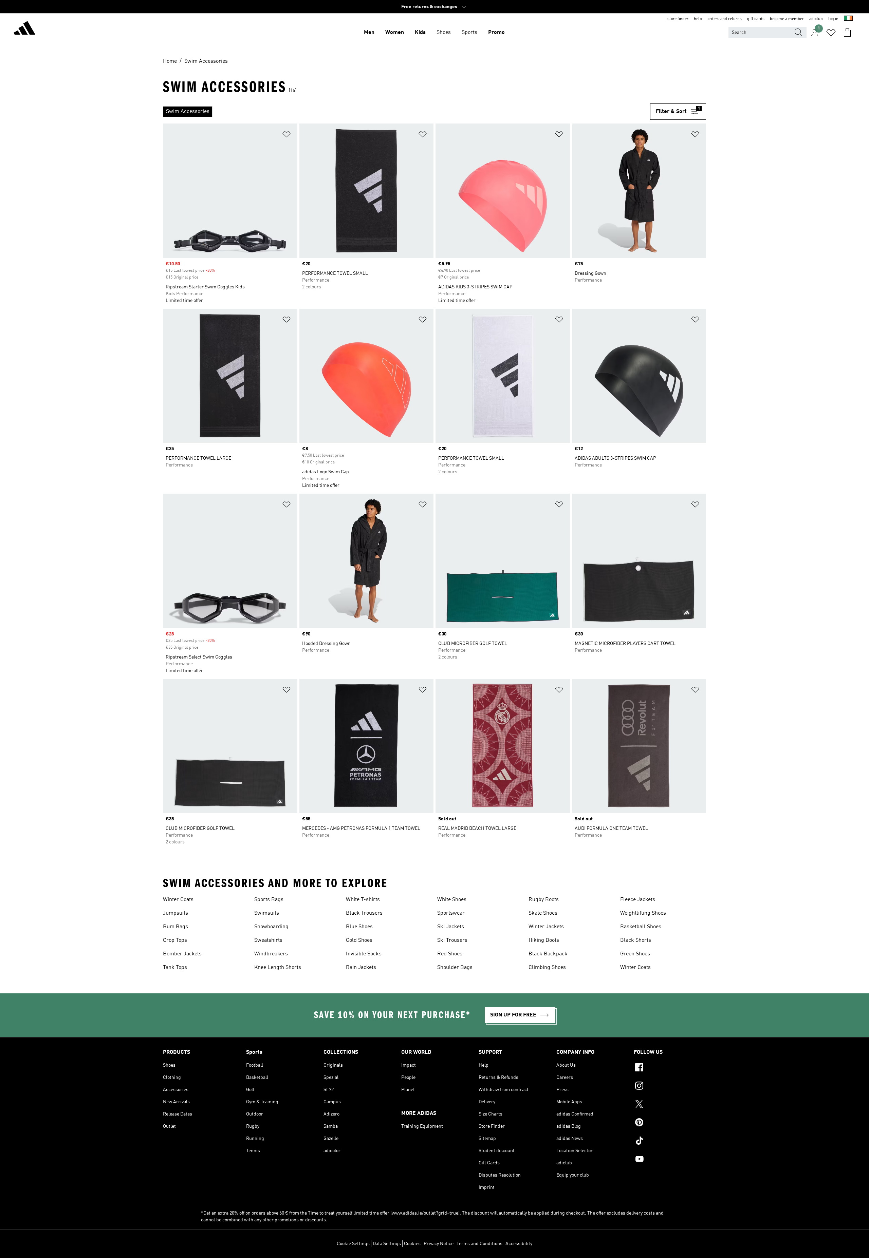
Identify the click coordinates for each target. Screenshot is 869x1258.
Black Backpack (548, 954)
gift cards (755, 19)
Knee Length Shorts (277, 967)
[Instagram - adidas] (670, 1087)
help (698, 19)
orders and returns (724, 19)
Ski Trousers (452, 940)
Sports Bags (268, 899)
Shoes (444, 32)
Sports (469, 32)
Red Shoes (449, 954)
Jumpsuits (175, 913)
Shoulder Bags (455, 967)
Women (394, 32)
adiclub (816, 19)
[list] (406, 111)
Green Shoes (635, 954)
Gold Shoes (359, 940)
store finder (677, 19)
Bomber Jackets (182, 954)
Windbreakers (271, 954)
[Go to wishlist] (831, 32)
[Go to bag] (847, 32)
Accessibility (518, 1243)
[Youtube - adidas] (670, 1160)
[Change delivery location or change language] (848, 19)
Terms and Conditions (479, 1243)
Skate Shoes (543, 913)
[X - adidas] (670, 1105)
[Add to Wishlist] (286, 135)
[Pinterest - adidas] (670, 1123)
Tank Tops (175, 967)
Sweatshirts (268, 940)
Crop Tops (175, 940)
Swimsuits (266, 913)
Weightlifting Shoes (643, 913)
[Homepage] (24, 29)
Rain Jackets (361, 967)
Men (369, 32)
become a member (787, 19)
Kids (420, 32)
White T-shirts (363, 899)
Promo (496, 32)
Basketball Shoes (640, 927)
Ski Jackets (450, 927)
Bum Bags (175, 927)
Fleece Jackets (637, 899)
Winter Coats (178, 899)
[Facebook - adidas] (670, 1068)
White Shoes (451, 899)
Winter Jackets (546, 927)
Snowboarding (271, 927)
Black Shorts (635, 940)
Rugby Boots (544, 899)
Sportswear (451, 913)
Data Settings (387, 1243)
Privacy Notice (439, 1243)
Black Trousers (364, 913)
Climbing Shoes (547, 967)
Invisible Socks (364, 954)
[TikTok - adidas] (670, 1141)
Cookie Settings (353, 1243)
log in (833, 19)
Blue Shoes (359, 927)
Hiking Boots (544, 940)
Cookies (412, 1243)
